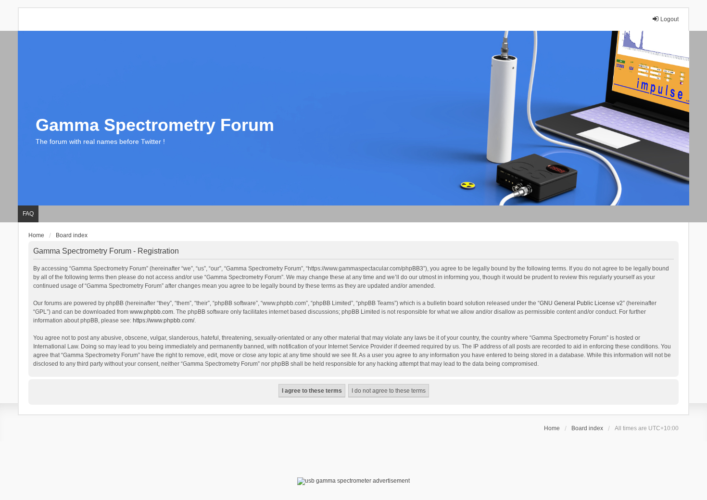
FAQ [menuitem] (28, 213)
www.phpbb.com (151, 311)
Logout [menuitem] (669, 19)
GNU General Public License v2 (581, 303)
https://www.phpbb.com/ (163, 320)
